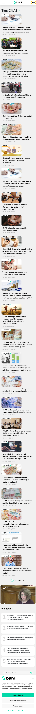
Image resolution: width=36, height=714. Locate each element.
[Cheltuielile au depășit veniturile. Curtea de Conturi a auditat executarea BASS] (17, 197)
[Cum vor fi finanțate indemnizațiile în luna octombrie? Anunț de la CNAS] (17, 129)
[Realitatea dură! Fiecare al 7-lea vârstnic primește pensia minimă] (17, 43)
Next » (20, 580)
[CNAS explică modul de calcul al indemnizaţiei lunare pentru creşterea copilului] (17, 560)
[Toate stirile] (6, 2)
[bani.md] (18, 2)
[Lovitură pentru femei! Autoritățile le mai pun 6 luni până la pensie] (17, 87)
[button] (33, 678)
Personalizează (18, 706)
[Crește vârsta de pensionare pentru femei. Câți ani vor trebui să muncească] (17, 150)
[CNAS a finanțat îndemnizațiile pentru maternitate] (17, 220)
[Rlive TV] (32, 2)
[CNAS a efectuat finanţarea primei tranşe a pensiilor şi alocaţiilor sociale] (17, 402)
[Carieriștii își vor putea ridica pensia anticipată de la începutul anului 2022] (17, 381)
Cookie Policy (11, 711)
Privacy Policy (22, 711)
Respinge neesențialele (18, 701)
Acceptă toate (18, 695)
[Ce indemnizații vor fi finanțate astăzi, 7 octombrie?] (17, 108)
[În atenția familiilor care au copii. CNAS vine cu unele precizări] (17, 264)
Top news (6, 608)
